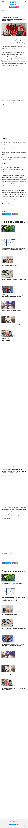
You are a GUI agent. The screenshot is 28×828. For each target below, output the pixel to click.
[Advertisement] (14, 82)
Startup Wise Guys (19, 58)
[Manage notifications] (25, 825)
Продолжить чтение (6, 553)
